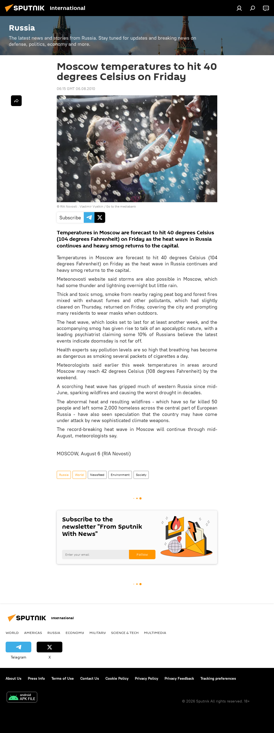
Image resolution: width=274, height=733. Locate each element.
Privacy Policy (146, 678)
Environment (120, 475)
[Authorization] (239, 8)
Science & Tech (125, 632)
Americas (33, 632)
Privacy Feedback (179, 678)
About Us (13, 678)
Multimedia (155, 632)
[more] (16, 100)
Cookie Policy (116, 678)
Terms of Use (62, 678)
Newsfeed (97, 475)
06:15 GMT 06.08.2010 (76, 88)
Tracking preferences (218, 678)
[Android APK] (22, 698)
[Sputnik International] (26, 12)
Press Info (36, 678)
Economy (75, 632)
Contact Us (89, 678)
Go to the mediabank (121, 206)
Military (97, 632)
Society (141, 475)
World (79, 475)
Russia (63, 475)
